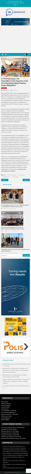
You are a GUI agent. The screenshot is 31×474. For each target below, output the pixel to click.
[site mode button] (25, 54)
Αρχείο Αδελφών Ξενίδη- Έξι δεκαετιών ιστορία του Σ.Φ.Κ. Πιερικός (27, 180)
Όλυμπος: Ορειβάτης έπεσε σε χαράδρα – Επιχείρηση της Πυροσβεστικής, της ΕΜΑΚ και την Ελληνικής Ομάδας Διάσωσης (16, 381)
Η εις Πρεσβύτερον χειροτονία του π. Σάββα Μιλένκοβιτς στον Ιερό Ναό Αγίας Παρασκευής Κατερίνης (15, 206)
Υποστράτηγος (15, 176)
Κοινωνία (4, 87)
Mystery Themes (22, 472)
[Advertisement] (15, 39)
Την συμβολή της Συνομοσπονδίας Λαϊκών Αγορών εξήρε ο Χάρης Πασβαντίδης (15, 250)
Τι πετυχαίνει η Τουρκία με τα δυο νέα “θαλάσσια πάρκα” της (16, 386)
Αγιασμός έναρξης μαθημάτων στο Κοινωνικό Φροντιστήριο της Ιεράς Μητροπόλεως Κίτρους (12, 228)
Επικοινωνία (21, 2)
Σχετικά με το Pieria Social (12, 2)
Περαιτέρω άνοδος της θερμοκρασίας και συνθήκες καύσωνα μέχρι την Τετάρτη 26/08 (15, 375)
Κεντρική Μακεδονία (11, 175)
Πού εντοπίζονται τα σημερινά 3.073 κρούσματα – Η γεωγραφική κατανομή (5, 180)
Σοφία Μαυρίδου (6, 176)
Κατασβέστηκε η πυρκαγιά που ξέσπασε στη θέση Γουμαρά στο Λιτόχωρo (16, 364)
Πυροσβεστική (22, 175)
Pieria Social (15, 90)
